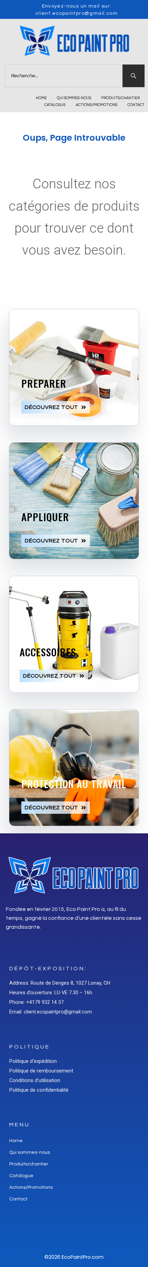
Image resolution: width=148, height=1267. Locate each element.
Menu (19, 1124)
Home (41, 98)
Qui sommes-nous (74, 98)
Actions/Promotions (96, 105)
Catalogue (55, 105)
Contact (136, 105)
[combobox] (64, 75)
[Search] (134, 75)
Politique (29, 1046)
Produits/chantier (120, 98)
